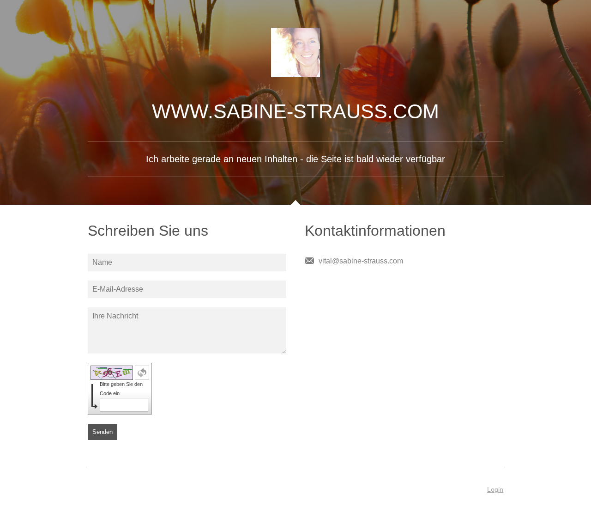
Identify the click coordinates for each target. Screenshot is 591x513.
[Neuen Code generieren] (142, 373)
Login (495, 489)
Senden (102, 431)
